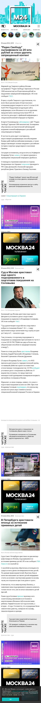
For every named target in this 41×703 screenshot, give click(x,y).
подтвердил (21, 387)
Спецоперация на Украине (16, 196)
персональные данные (20, 691)
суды (2, 199)
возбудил (35, 368)
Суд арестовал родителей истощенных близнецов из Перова (23, 620)
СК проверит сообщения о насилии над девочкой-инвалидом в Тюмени (23, 625)
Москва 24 (20, 26)
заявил (17, 155)
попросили (25, 164)
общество (8, 199)
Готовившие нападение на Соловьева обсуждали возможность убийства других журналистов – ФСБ (22, 436)
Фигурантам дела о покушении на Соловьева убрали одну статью (21, 430)
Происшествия (19, 268)
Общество (18, 43)
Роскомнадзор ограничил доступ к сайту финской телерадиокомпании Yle (23, 185)
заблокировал (24, 122)
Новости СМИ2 (5, 231)
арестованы (25, 351)
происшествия (9, 447)
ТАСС (11, 96)
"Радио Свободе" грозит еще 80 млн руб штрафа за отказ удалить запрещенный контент (23, 179)
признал (20, 596)
